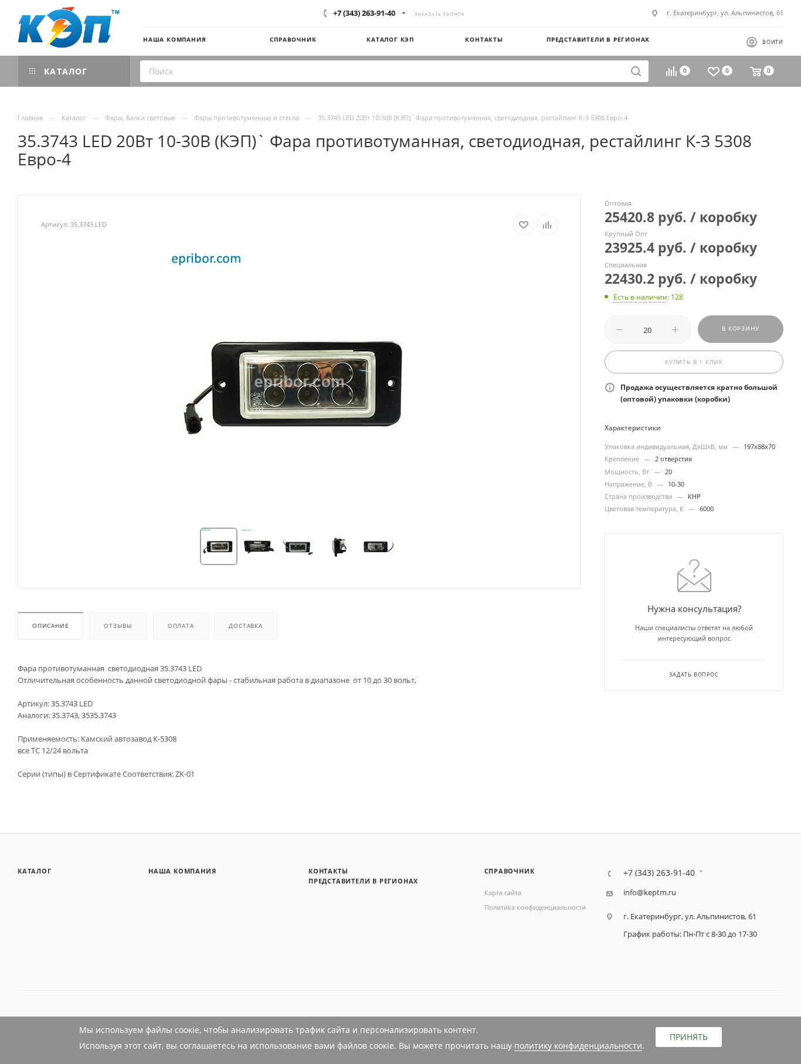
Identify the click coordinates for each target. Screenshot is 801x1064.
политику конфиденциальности (578, 1045)
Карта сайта (502, 892)
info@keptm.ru (649, 893)
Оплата (181, 626)
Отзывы (118, 626)
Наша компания (182, 870)
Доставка (245, 626)
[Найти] (636, 71)
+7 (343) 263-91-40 (364, 13)
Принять (689, 1036)
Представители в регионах (363, 880)
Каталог (35, 870)
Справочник (509, 870)
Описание (50, 626)
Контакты (328, 870)
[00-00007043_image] (300, 382)
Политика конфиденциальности (535, 907)
